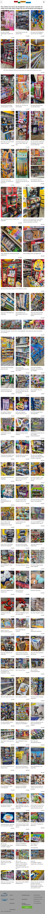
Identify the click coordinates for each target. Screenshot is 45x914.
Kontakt (11, 895)
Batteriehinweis (12, 909)
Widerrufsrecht (24, 899)
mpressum (12, 899)
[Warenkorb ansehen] (43, 2)
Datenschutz (12, 903)
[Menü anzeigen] (1, 2)
